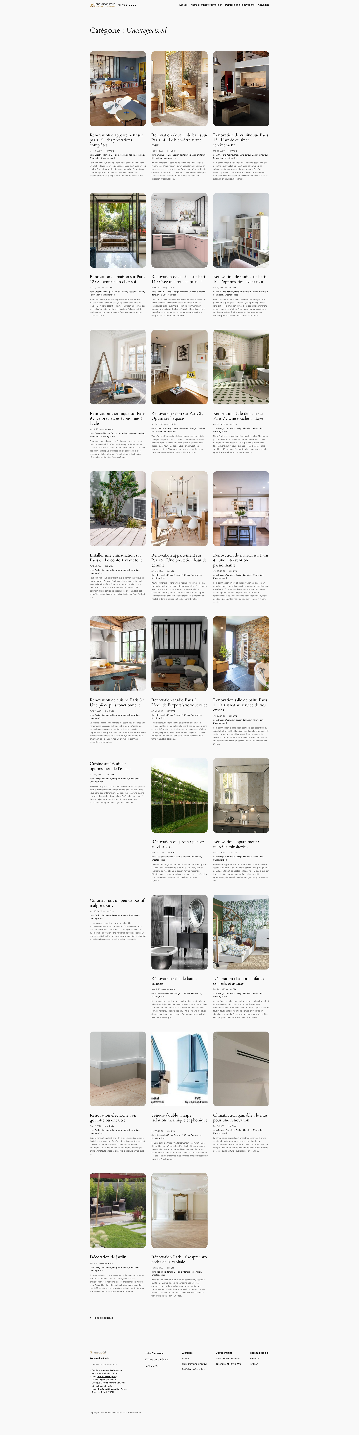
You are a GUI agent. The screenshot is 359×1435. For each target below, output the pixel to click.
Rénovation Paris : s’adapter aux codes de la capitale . (179, 1260)
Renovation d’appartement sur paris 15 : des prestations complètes (116, 140)
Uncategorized (108, 158)
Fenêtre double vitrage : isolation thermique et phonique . (179, 1120)
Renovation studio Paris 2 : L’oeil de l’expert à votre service (179, 703)
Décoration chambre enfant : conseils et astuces (238, 981)
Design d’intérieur (136, 155)
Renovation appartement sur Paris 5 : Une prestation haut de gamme (179, 560)
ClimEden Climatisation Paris (111, 1389)
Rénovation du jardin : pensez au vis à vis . (177, 844)
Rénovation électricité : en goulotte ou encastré (113, 1118)
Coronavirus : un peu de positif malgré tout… (117, 903)
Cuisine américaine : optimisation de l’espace (110, 766)
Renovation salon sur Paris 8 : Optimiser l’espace (177, 416)
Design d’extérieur (119, 155)
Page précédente (101, 1317)
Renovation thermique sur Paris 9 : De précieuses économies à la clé (117, 418)
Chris (111, 151)
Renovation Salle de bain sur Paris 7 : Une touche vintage (238, 416)
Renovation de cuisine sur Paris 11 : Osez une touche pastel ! (178, 279)
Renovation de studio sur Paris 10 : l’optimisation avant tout (239, 279)
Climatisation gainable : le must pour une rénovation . (241, 1118)
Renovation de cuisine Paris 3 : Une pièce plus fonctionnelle (117, 703)
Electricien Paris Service (112, 1383)
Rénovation (95, 158)
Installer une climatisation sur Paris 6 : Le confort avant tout (116, 558)
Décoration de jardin (108, 1257)
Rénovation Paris (99, 1358)
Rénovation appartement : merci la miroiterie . (236, 844)
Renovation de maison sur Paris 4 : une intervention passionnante (240, 560)
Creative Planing (102, 155)
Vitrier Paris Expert (106, 1376)
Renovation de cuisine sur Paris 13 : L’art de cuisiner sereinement (240, 140)
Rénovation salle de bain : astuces (174, 981)
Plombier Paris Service (111, 1370)
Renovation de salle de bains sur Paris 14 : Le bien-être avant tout (179, 140)
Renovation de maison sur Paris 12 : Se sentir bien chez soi (117, 279)
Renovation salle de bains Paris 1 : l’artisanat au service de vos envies (240, 705)
